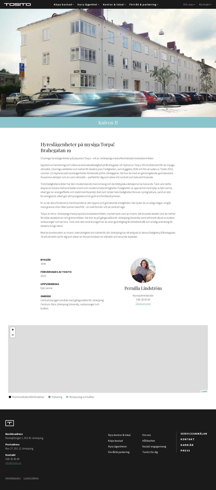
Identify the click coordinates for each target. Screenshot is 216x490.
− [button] (13, 335)
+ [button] (13, 330)
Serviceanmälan (194, 433)
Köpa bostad (63, 4)
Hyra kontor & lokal (119, 435)
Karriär (187, 445)
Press (185, 450)
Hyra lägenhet (87, 4)
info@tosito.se (13, 463)
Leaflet (204, 391)
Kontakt (204, 4)
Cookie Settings (31, 478)
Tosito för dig (150, 452)
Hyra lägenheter (117, 446)
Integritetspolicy (13, 478)
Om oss (188, 4)
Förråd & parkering (142, 4)
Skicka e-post (143, 303)
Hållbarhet (148, 440)
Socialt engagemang (154, 446)
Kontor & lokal (113, 4)
